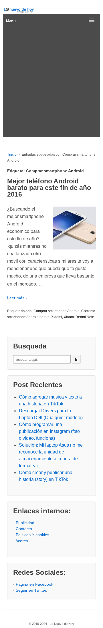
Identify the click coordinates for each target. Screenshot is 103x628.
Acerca (21, 540)
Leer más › (17, 298)
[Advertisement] (51, 82)
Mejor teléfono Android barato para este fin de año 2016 (49, 187)
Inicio (12, 154)
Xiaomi (56, 317)
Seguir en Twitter (31, 590)
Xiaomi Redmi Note (79, 317)
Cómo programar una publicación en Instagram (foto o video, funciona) (49, 431)
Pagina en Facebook (34, 584)
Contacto (24, 528)
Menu (11, 21)
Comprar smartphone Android (56, 311)
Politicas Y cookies (32, 534)
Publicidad (25, 522)
